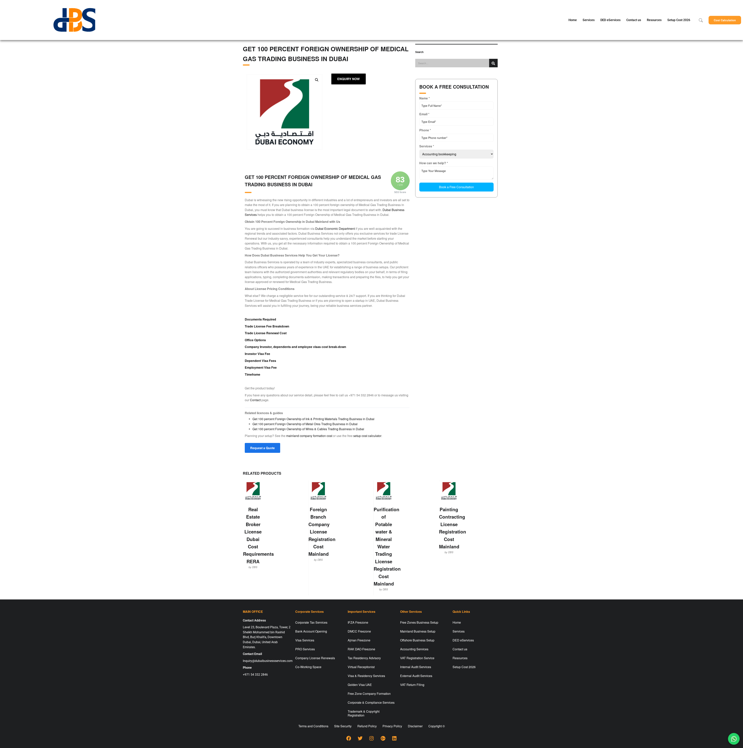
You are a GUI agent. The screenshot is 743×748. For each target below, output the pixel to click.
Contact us (633, 20)
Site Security (343, 726)
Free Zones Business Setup (419, 622)
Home (572, 20)
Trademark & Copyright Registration (363, 713)
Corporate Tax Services (311, 622)
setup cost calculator (367, 435)
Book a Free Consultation (456, 187)
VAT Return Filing (412, 684)
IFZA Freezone (358, 622)
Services (589, 20)
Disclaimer (415, 726)
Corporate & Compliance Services (371, 702)
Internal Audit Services (415, 667)
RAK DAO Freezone (361, 649)
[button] (725, 20)
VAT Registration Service (417, 658)
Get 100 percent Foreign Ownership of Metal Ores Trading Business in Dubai (305, 424)
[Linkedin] (394, 738)
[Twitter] (360, 738)
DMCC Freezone (359, 631)
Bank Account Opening (311, 631)
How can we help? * (433, 163)
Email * (424, 114)
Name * (424, 98)
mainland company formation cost (309, 435)
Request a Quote (262, 448)
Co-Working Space (308, 667)
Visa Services (304, 640)
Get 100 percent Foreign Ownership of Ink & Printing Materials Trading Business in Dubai (313, 419)
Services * (426, 146)
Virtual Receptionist (361, 667)
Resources (654, 20)
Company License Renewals (315, 658)
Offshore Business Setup (417, 640)
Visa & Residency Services (366, 676)
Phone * (425, 130)
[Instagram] (371, 738)
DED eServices (610, 20)
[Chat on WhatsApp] (734, 739)
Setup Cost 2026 (678, 20)
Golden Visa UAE (360, 684)
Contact (255, 400)
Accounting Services (414, 649)
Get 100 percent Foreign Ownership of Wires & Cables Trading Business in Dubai (308, 429)
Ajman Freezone (359, 640)
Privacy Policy (392, 726)
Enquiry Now (348, 79)
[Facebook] (349, 738)
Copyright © (436, 726)
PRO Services (305, 649)
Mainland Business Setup (417, 631)
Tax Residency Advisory (364, 658)
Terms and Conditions (313, 726)
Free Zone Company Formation (369, 693)
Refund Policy (367, 726)
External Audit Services (416, 676)
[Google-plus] (383, 738)
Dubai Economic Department (335, 228)
